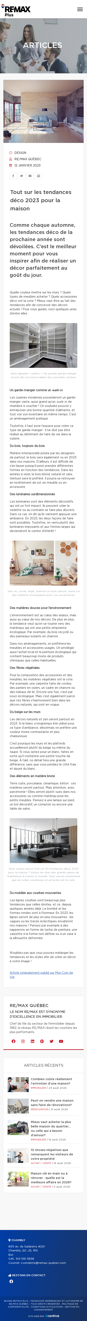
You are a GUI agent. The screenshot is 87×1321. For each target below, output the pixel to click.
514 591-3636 (25, 1259)
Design (20, 153)
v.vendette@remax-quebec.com (43, 1263)
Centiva (52, 1315)
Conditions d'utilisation (47, 1307)
